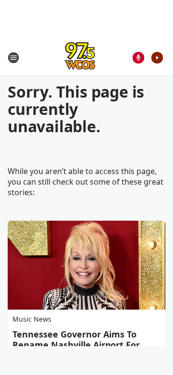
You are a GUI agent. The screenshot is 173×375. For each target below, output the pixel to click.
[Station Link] (80, 57)
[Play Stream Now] (157, 57)
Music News (31, 319)
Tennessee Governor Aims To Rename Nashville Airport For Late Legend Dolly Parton (76, 345)
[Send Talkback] (138, 57)
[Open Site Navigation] (13, 57)
